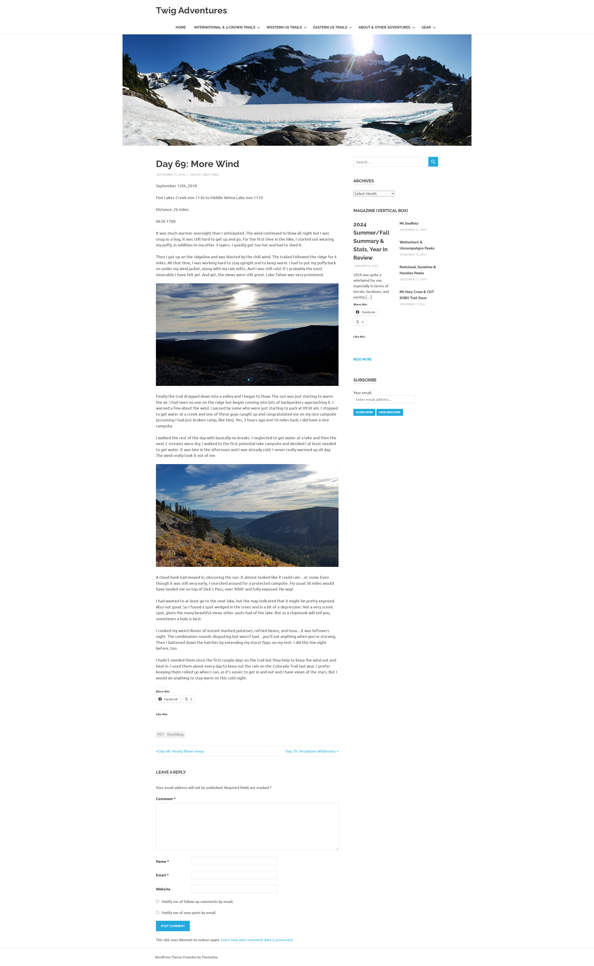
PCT (161, 734)
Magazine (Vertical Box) (380, 210)
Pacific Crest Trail (204, 174)
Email (162, 874)
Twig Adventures (191, 10)
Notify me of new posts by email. (189, 912)
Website (163, 888)
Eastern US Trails (330, 27)
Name (162, 861)
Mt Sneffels (409, 223)
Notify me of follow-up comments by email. (197, 901)
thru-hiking (175, 734)
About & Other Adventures (384, 27)
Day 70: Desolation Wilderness (311, 751)
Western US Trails (284, 27)
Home (181, 27)
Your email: (362, 392)
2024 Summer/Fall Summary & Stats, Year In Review (371, 241)
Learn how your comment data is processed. (257, 939)
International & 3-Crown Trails (224, 27)
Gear (426, 27)
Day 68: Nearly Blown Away (181, 751)
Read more (362, 359)
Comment (166, 798)
